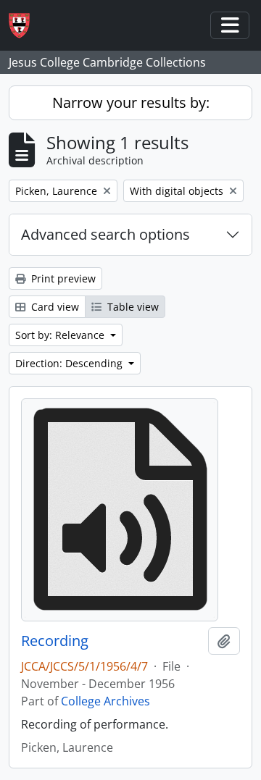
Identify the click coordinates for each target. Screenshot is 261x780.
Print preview (62, 278)
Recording (54, 641)
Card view (53, 307)
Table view (131, 307)
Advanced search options (105, 234)
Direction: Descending (70, 363)
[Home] (25, 25)
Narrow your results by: (131, 102)
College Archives (105, 701)
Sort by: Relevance (61, 335)
